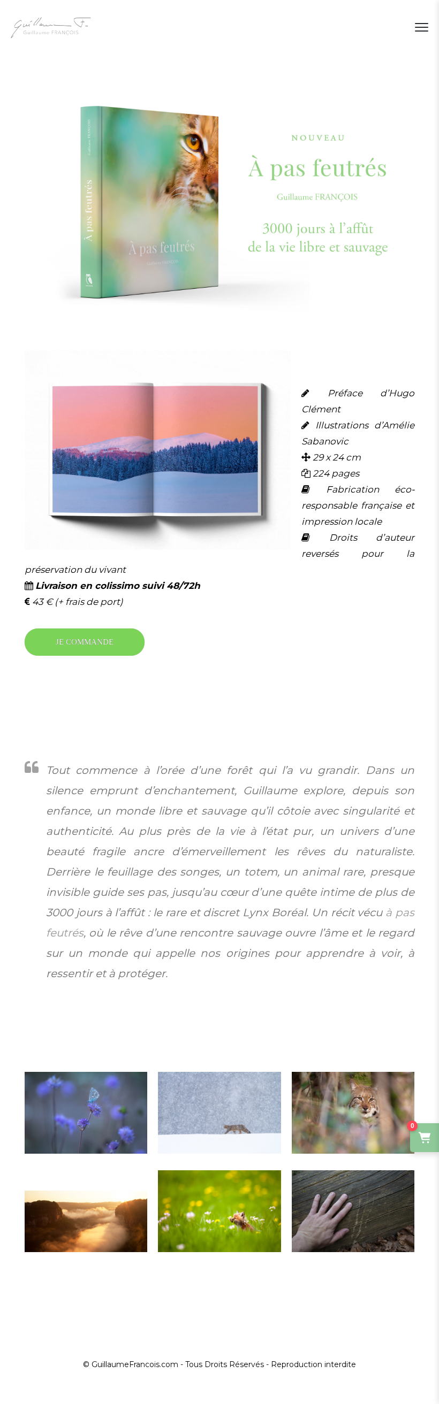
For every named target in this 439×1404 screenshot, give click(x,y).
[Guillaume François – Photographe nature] (51, 27)
